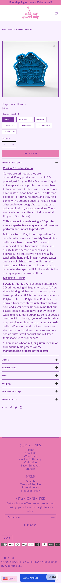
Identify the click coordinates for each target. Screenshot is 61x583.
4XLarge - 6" (9, 132)
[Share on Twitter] (16, 407)
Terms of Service (30, 484)
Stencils (30, 468)
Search (30, 481)
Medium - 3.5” (24, 119)
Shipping (6, 383)
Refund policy (30, 487)
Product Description (12, 162)
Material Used (9, 367)
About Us (30, 453)
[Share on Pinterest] (21, 407)
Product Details (10, 399)
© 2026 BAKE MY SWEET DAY (21, 561)
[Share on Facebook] (11, 407)
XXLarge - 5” (26, 125)
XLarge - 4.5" (9, 125)
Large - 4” (40, 119)
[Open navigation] (4, 13)
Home (4, 29)
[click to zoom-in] (54, 46)
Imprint (10, 29)
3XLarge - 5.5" (44, 125)
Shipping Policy (30, 490)
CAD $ (7, 538)
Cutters (5, 359)
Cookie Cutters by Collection (30, 460)
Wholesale (30, 456)
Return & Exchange (11, 391)
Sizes (4, 375)
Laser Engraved (30, 465)
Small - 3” (8, 119)
